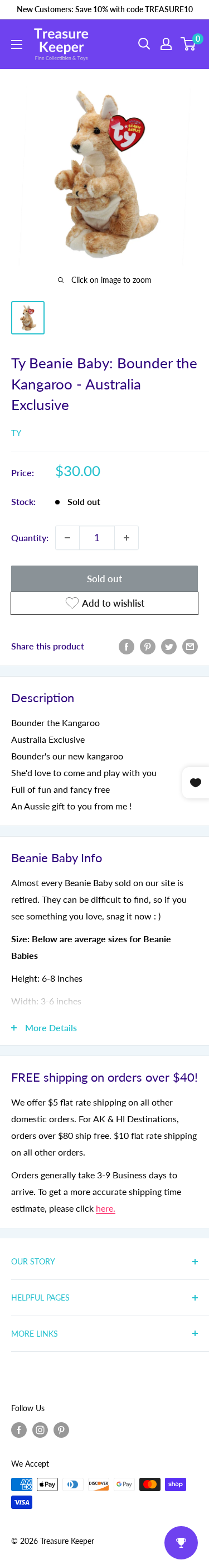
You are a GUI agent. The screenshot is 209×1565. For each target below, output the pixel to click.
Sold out (104, 578)
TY (16, 433)
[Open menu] (16, 44)
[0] (189, 44)
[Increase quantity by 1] (126, 537)
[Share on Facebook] (126, 645)
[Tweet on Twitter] (169, 645)
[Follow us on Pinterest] (61, 1430)
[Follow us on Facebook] (19, 1430)
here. (105, 1208)
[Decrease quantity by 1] (67, 537)
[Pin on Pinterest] (147, 645)
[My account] (166, 44)
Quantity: (29, 537)
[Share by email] (190, 645)
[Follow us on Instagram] (40, 1430)
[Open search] (144, 44)
